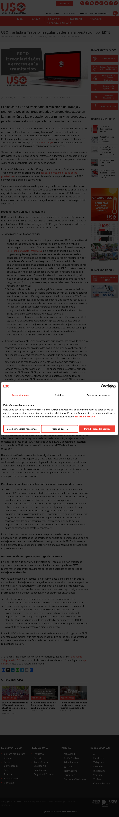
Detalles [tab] (59, 394)
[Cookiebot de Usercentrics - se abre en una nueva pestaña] (103, 386)
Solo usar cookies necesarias (22, 429)
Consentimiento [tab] (20, 394)
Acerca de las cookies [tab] (98, 394)
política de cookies (85, 416)
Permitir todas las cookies (97, 429)
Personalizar (58, 429)
